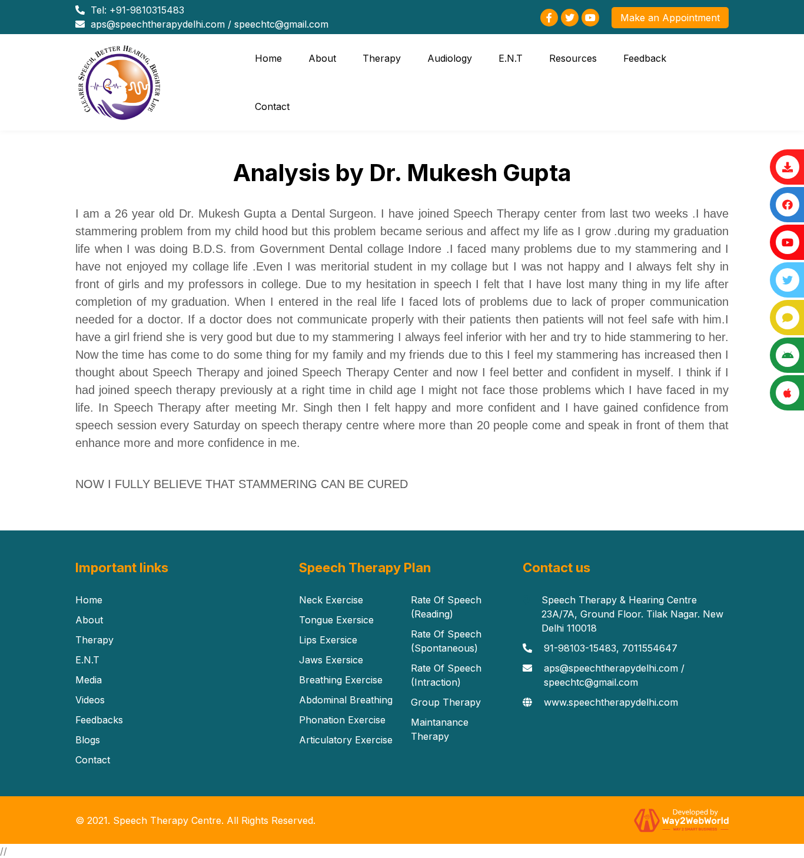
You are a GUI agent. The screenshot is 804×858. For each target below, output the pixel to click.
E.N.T (511, 58)
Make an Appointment (670, 18)
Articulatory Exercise (346, 740)
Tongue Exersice (336, 620)
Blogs (87, 740)
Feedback (644, 58)
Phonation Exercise (342, 720)
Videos (90, 700)
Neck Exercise (331, 600)
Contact (272, 106)
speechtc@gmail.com (281, 24)
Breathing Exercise (341, 680)
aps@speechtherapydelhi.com (158, 24)
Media (88, 680)
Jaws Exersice (331, 660)
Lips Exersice (328, 640)
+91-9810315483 (146, 10)
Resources (573, 58)
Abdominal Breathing (346, 700)
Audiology (449, 58)
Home (268, 58)
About (322, 58)
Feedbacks (99, 720)
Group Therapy (446, 702)
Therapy (382, 58)
